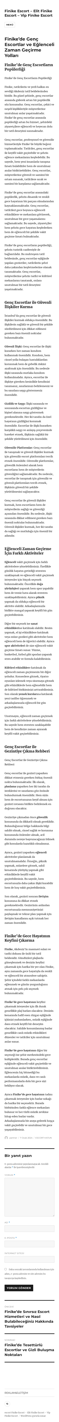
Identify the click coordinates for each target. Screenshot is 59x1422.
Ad (7, 1222)
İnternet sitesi (14, 1253)
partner (13, 1138)
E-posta (11, 1238)
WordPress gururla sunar (33, 1416)
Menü (9, 24)
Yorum (10, 1175)
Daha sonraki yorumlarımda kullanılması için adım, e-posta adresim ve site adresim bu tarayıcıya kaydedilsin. (29, 1274)
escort (8, 1412)
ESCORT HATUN (43, 1138)
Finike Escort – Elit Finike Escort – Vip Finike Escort (29, 13)
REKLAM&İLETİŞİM (16, 1392)
